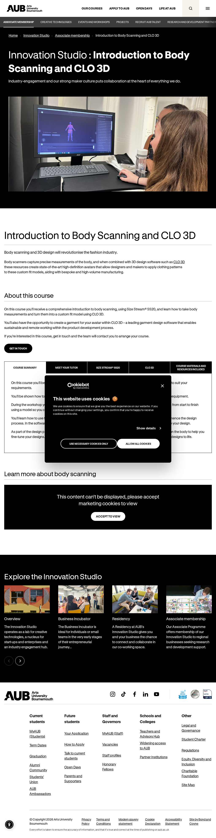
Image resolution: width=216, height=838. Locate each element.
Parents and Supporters (73, 778)
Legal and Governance (191, 727)
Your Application (76, 733)
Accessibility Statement (173, 821)
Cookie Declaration (153, 821)
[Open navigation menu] (207, 8)
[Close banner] (162, 385)
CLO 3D (179, 262)
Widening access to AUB (153, 745)
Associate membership (18, 21)
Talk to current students (74, 755)
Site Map (188, 785)
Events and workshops (94, 21)
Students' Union (37, 779)
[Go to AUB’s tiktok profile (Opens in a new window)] (123, 694)
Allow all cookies (138, 443)
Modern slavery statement (128, 821)
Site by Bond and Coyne (200, 821)
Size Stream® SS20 (108, 367)
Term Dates (38, 745)
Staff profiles (111, 755)
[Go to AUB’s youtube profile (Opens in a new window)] (156, 694)
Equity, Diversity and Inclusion (196, 761)
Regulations (190, 750)
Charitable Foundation (190, 773)
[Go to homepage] (38, 696)
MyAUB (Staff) (112, 733)
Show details (146, 428)
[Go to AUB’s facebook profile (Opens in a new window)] (134, 694)
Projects (122, 21)
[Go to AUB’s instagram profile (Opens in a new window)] (112, 694)
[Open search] (190, 8)
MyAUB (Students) (37, 733)
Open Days (72, 767)
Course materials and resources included (191, 367)
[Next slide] (19, 661)
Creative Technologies (56, 21)
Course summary (25, 367)
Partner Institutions (153, 757)
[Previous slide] (9, 661)
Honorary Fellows (109, 766)
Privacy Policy (86, 821)
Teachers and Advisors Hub (150, 733)
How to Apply (74, 744)
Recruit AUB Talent (148, 21)
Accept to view (108, 516)
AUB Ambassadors (40, 791)
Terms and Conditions (103, 821)
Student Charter (194, 739)
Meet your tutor (66, 367)
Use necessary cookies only (88, 443)
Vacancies (110, 744)
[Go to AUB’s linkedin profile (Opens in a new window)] (145, 694)
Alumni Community (38, 767)
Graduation (38, 756)
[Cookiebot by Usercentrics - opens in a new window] (70, 386)
